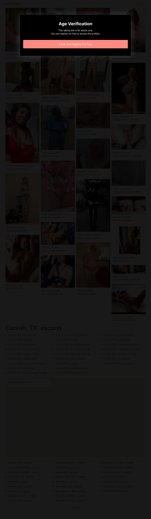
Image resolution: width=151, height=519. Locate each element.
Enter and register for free (75, 44)
